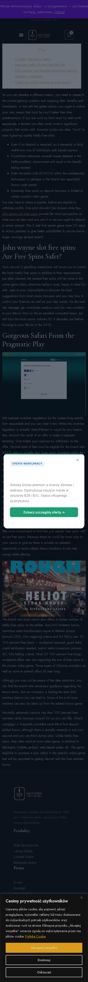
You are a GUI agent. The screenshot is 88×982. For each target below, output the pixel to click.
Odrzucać (44, 972)
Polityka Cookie (35, 936)
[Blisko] (83, 897)
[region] (44, 938)
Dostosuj (44, 960)
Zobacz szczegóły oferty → (44, 512)
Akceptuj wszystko (44, 947)
